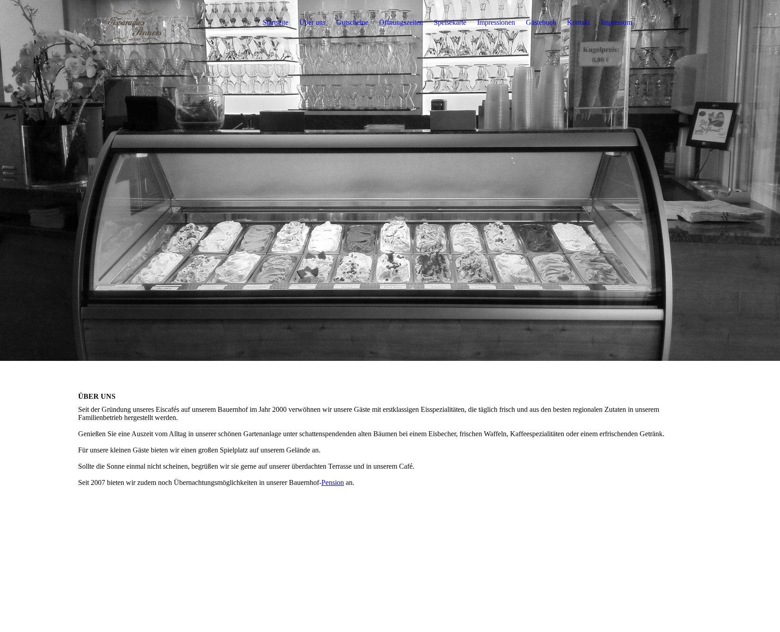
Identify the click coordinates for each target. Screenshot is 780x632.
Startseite (275, 22)
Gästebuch (541, 22)
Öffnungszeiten (401, 22)
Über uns (312, 22)
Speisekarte (450, 22)
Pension (332, 482)
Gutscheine (352, 22)
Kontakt (578, 22)
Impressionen (496, 22)
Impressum (616, 22)
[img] (134, 22)
